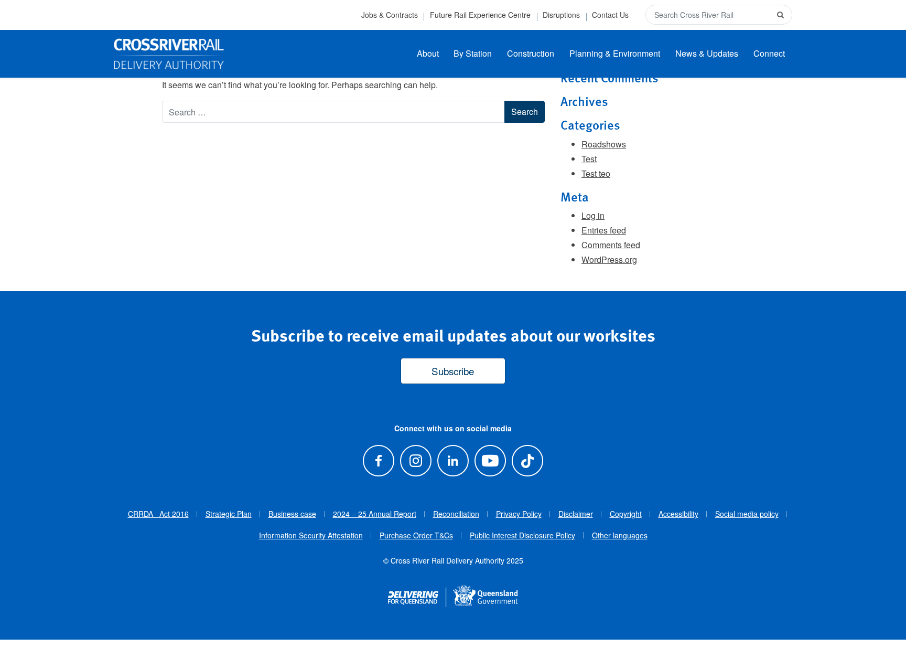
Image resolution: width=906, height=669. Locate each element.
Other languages (620, 535)
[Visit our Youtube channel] (490, 460)
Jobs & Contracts (389, 14)
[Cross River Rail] (169, 54)
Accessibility (678, 513)
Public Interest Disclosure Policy (522, 535)
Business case (292, 513)
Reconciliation (456, 513)
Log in (593, 215)
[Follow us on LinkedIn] (452, 460)
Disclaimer (575, 513)
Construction (530, 53)
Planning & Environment (614, 53)
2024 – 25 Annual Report (374, 513)
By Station (473, 53)
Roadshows (603, 144)
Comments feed (610, 245)
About (428, 53)
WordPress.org (609, 259)
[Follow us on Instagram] (415, 460)
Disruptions (561, 14)
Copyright (626, 513)
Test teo (595, 173)
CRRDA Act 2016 (158, 513)
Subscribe (453, 371)
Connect (769, 53)
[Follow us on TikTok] (527, 460)
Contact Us (610, 14)
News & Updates (706, 53)
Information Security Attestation (311, 535)
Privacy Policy (519, 513)
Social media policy (747, 513)
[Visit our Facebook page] (378, 460)
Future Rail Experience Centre (480, 14)
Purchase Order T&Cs (416, 535)
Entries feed (603, 230)
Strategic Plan (229, 513)
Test (589, 159)
